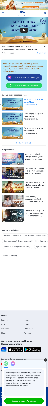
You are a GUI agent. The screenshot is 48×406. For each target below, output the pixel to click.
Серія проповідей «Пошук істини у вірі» (19, 241)
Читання (5, 328)
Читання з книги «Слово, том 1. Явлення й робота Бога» (25, 235)
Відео (3, 324)
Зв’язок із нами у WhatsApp (24, 401)
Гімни (26, 324)
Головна (4, 320)
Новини (4, 333)
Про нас (27, 333)
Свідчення (28, 328)
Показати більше (23, 143)
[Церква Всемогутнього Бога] (24, 13)
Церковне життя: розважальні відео (17, 247)
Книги (26, 320)
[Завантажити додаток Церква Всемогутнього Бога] (3, 349)
